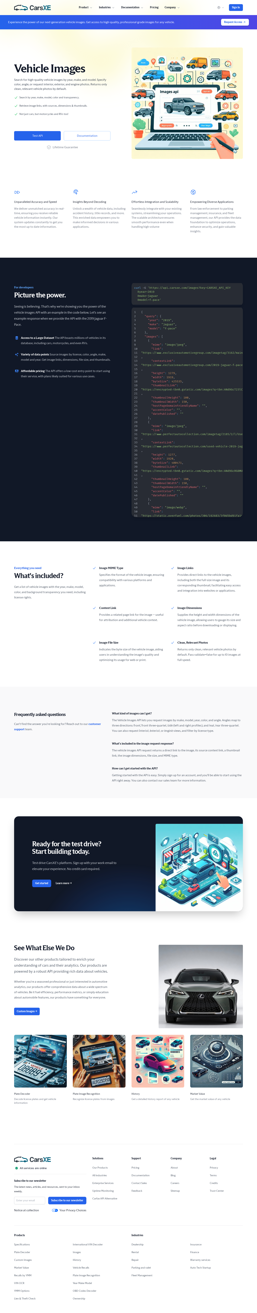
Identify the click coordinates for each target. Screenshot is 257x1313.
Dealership (138, 1244)
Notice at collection (26, 1210)
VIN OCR (19, 1283)
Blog (173, 1175)
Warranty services (200, 1260)
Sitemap (175, 1191)
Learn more (64, 883)
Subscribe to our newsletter (67, 1200)
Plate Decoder (22, 1252)
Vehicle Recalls (81, 1267)
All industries (99, 1175)
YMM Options (22, 1291)
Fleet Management (142, 1275)
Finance (194, 1252)
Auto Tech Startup (200, 1267)
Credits (214, 1183)
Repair (135, 1260)
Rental (135, 1252)
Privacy (214, 1167)
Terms (213, 1175)
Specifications (22, 1244)
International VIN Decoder (88, 1244)
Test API (37, 135)
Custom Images (27, 1011)
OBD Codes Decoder (84, 1291)
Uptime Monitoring (103, 1191)
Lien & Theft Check (25, 1298)
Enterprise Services (103, 1183)
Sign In (236, 7)
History (77, 1260)
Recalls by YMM (22, 1275)
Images (77, 1252)
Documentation (87, 135)
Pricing (154, 7)
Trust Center (217, 1191)
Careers (175, 1183)
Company (170, 7)
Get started (41, 883)
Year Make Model (82, 1283)
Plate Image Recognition (86, 1275)
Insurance (195, 1244)
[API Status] (50, 1168)
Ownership (79, 1298)
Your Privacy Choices (72, 1210)
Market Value (21, 1267)
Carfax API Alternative (104, 1198)
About (174, 1167)
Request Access (233, 22)
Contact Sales (139, 1183)
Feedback (137, 1191)
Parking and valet (141, 1267)
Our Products (100, 1167)
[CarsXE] (32, 7)
